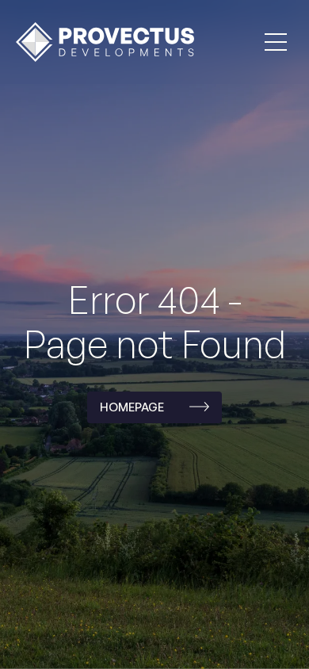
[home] (101, 41)
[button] (275, 42)
